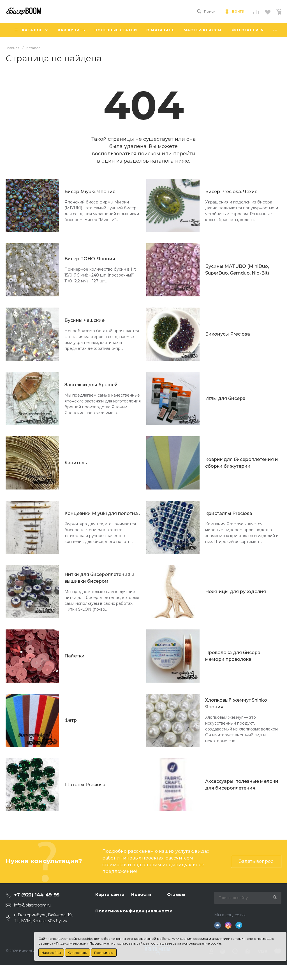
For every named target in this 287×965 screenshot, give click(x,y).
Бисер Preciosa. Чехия (231, 191)
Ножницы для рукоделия (235, 591)
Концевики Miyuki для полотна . (102, 513)
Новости (141, 894)
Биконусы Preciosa (227, 334)
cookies (87, 938)
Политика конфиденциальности (134, 911)
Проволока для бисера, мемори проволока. (233, 656)
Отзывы (176, 894)
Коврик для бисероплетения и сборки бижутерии (241, 463)
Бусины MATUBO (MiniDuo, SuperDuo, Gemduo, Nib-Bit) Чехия (237, 270)
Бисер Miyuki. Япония (89, 191)
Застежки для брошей (91, 384)
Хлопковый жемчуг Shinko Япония (236, 703)
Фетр (70, 720)
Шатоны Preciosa (84, 784)
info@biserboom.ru (32, 905)
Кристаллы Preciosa (228, 513)
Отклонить (77, 952)
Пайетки (74, 656)
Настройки (51, 952)
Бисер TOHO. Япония (89, 258)
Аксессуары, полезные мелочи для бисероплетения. (241, 785)
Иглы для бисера (225, 398)
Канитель (75, 462)
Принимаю (104, 952)
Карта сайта (109, 894)
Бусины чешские (84, 320)
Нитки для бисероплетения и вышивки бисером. (99, 578)
